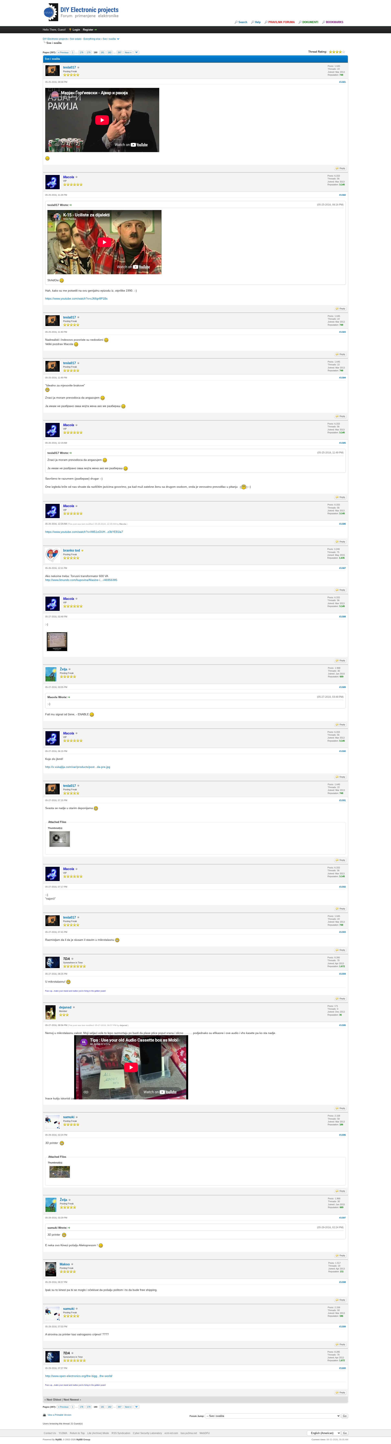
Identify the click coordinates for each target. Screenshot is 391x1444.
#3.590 (342, 751)
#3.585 (342, 443)
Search (242, 22)
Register (88, 29)
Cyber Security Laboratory (147, 1433)
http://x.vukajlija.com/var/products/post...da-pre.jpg (77, 766)
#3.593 (342, 932)
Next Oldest (54, 1399)
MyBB (58, 1439)
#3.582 (342, 195)
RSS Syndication (121, 1433)
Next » (128, 52)
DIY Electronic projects (55, 39)
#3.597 (342, 1217)
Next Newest (71, 1399)
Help (258, 22)
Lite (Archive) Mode (98, 1433)
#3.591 (342, 800)
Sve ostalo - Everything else (85, 39)
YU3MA (63, 1433)
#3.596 (342, 1135)
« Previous (63, 52)
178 (81, 52)
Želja (63, 669)
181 (102, 52)
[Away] (82, 550)
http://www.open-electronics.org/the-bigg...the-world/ (78, 1376)
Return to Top (77, 1433)
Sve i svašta (109, 39)
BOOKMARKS (334, 22)
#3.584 (342, 377)
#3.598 (342, 1282)
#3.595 (342, 1025)
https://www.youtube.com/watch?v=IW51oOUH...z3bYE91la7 (84, 531)
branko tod (71, 550)
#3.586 (342, 524)
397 (119, 52)
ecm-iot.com (171, 1433)
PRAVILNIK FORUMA (281, 22)
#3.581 (342, 82)
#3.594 (342, 974)
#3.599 (342, 1326)
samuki (68, 1117)
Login (76, 29)
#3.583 (342, 332)
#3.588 (342, 616)
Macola (122, 524)
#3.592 (342, 887)
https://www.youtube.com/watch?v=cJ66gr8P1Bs (76, 298)
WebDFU (205, 1433)
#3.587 (342, 568)
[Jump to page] (136, 52)
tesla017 (69, 67)
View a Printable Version (59, 1415)
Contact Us (50, 1433)
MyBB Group (83, 1439)
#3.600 (342, 1368)
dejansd (65, 1007)
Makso (65, 1264)
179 (88, 52)
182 (109, 52)
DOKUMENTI (310, 22)
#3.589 (342, 687)
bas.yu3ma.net (189, 1433)
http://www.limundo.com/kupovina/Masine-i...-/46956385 (81, 580)
